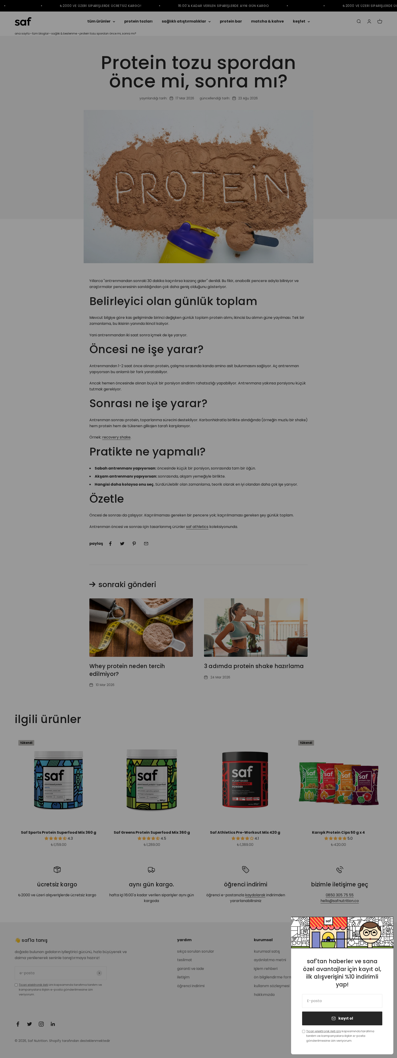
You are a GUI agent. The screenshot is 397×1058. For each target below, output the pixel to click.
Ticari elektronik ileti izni (323, 1031)
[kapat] (384, 926)
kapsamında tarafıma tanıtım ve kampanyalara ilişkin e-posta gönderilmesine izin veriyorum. (340, 1036)
